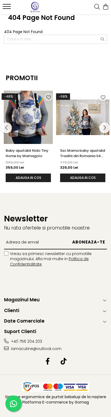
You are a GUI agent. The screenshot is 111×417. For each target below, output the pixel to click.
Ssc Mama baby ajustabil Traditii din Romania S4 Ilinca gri (82, 153)
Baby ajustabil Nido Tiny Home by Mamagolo (27, 153)
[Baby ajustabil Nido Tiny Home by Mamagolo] (28, 117)
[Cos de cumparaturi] (105, 7)
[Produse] (7, 8)
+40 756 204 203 (26, 341)
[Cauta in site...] (97, 7)
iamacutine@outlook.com (35, 348)
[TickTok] (63, 361)
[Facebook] (47, 361)
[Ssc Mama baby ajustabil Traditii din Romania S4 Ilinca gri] (82, 117)
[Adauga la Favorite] (48, 97)
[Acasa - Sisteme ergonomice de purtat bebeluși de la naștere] (35, 7)
